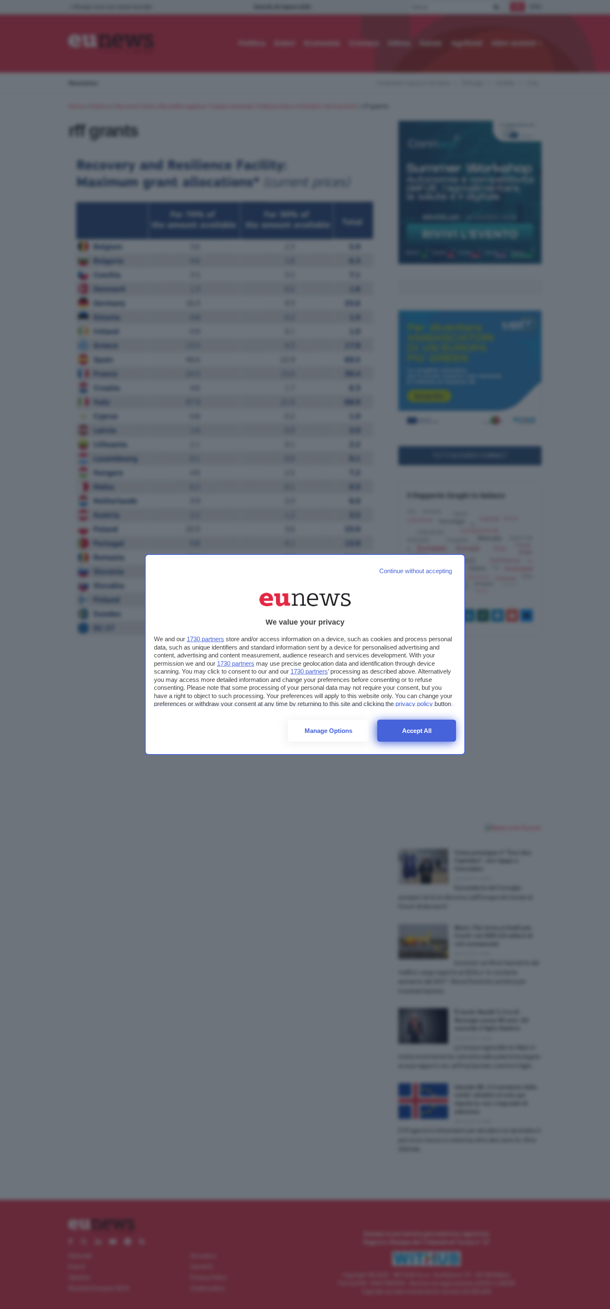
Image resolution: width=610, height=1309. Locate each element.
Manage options (328, 730)
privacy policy (414, 703)
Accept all (417, 730)
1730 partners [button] (205, 638)
